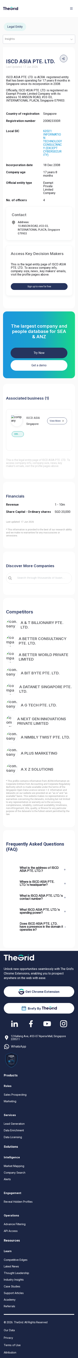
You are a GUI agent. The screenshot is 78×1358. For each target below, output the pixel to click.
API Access (11, 1230)
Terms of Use (12, 1345)
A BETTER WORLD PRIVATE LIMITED (43, 657)
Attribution (10, 1352)
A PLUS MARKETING (39, 753)
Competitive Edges (15, 1259)
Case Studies (12, 1286)
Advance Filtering (15, 1224)
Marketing (10, 1101)
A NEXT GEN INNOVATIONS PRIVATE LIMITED (41, 721)
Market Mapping (14, 1166)
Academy (10, 1299)
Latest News (11, 1266)
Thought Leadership (16, 1273)
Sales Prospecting (15, 1094)
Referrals (9, 1306)
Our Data (9, 1330)
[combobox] (41, 578)
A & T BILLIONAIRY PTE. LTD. (42, 624)
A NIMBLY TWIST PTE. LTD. (45, 737)
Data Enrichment (14, 1130)
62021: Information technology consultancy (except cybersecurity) (52, 143)
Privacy (8, 1337)
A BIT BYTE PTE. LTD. (40, 673)
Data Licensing (13, 1137)
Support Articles (14, 1293)
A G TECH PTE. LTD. (39, 705)
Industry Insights (14, 1279)
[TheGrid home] (10, 8)
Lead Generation (14, 1123)
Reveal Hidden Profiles (18, 1201)
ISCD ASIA (33, 417)
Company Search (14, 1172)
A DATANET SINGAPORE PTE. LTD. (45, 689)
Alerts (7, 1179)
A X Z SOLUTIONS (37, 769)
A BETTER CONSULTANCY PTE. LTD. (42, 640)
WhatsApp (18, 1046)
